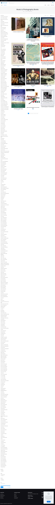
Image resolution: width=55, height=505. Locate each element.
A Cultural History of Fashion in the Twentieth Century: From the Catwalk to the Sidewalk (33, 40)
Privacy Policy (2, 498)
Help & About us (2, 494)
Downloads (15, 495)
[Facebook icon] (52, 0)
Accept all (48, 501)
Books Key (2, 469)
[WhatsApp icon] (51, 0)
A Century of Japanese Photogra (18, 31)
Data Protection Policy (49, 498)
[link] (47, 15)
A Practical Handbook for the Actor (18, 65)
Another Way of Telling (47, 85)
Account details (16, 497)
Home (23, 11)
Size (1, 482)
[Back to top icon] (54, 503)
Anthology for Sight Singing (18, 108)
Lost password (16, 498)
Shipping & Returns (2, 495)
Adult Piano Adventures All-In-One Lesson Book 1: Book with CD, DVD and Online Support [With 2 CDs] (33, 63)
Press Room (1, 497)
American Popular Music (18, 86)
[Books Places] (4, 2)
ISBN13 (1, 473)
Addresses (15, 496)
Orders (15, 494)
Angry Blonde (33, 85)
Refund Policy (2, 496)
